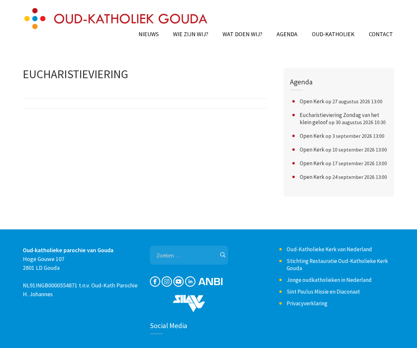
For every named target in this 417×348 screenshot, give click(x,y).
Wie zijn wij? (190, 34)
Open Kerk (312, 101)
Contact (381, 34)
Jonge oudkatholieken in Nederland (329, 279)
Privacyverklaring (307, 303)
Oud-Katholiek (333, 34)
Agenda (287, 34)
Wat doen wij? (242, 34)
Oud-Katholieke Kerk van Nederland (329, 249)
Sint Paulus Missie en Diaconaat (323, 291)
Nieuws (148, 34)
